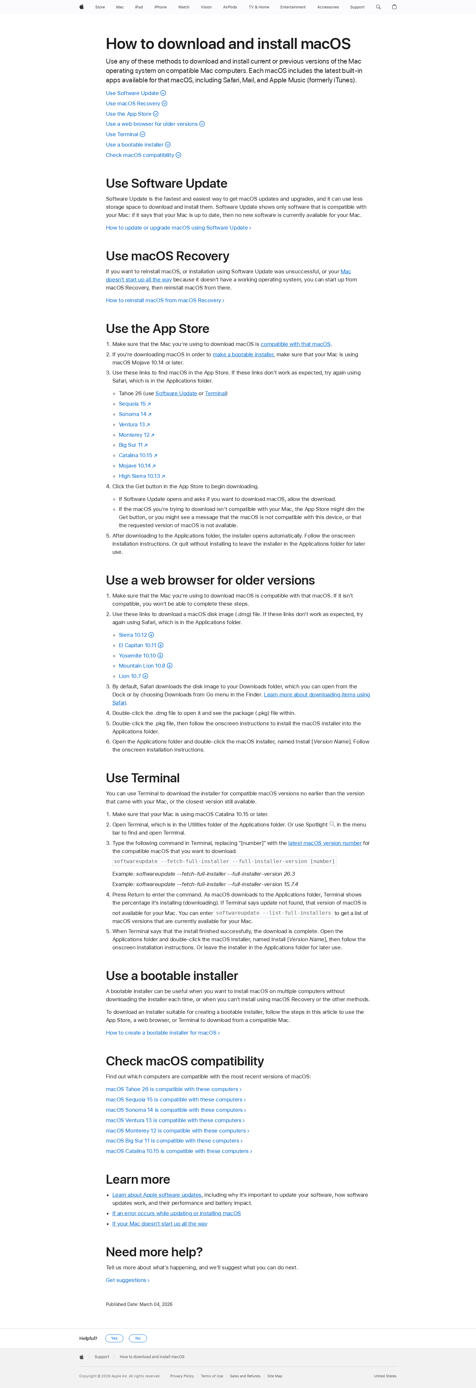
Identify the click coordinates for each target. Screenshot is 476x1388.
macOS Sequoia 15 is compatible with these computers (174, 1099)
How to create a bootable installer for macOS (161, 1032)
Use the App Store (129, 114)
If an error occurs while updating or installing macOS (176, 1213)
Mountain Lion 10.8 (142, 665)
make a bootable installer (243, 354)
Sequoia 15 (132, 403)
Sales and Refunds (245, 1376)
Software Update (176, 393)
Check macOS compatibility (140, 155)
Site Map (274, 1376)
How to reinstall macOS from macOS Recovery (163, 300)
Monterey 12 (134, 435)
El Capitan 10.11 (137, 645)
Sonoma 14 (133, 414)
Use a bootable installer (135, 144)
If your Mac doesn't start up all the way (160, 1223)
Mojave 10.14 (135, 465)
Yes (114, 1338)
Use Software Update (132, 93)
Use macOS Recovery (133, 103)
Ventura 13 (132, 424)
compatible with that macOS (295, 344)
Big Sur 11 (131, 445)
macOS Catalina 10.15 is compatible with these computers (177, 1151)
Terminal (215, 393)
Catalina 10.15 (136, 455)
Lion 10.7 (130, 676)
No (138, 1338)
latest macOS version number (324, 843)
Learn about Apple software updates (156, 1195)
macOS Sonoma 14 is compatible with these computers (174, 1110)
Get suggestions (126, 1280)
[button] (378, 7)
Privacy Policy (182, 1376)
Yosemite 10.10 (137, 655)
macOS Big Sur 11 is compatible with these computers (172, 1140)
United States (385, 1376)
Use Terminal (122, 134)
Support (102, 1357)
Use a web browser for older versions (152, 124)
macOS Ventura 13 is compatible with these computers (174, 1120)
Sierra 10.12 (133, 635)
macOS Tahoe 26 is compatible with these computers (172, 1089)
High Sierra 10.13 (139, 476)
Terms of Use (212, 1376)
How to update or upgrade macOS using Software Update (177, 227)
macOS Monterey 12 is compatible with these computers (176, 1130)
